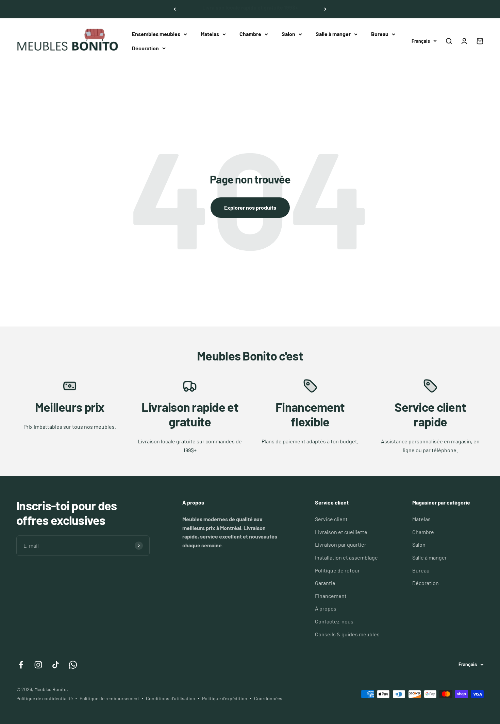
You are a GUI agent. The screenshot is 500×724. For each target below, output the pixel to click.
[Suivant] (325, 9)
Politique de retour (337, 570)
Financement (331, 596)
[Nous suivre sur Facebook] (21, 664)
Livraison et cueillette (341, 532)
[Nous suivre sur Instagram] (38, 664)
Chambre (250, 34)
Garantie (325, 583)
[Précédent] (174, 9)
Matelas (210, 34)
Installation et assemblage (346, 557)
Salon (288, 34)
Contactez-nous (334, 621)
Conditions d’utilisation (170, 698)
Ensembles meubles (156, 34)
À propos (325, 608)
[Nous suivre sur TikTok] (55, 664)
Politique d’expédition (224, 698)
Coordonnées (268, 698)
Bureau (379, 34)
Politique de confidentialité (44, 698)
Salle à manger (333, 34)
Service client (331, 519)
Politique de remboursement (109, 698)
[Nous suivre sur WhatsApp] (73, 664)
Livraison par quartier (340, 544)
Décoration (145, 48)
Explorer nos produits (250, 207)
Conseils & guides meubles (347, 634)
